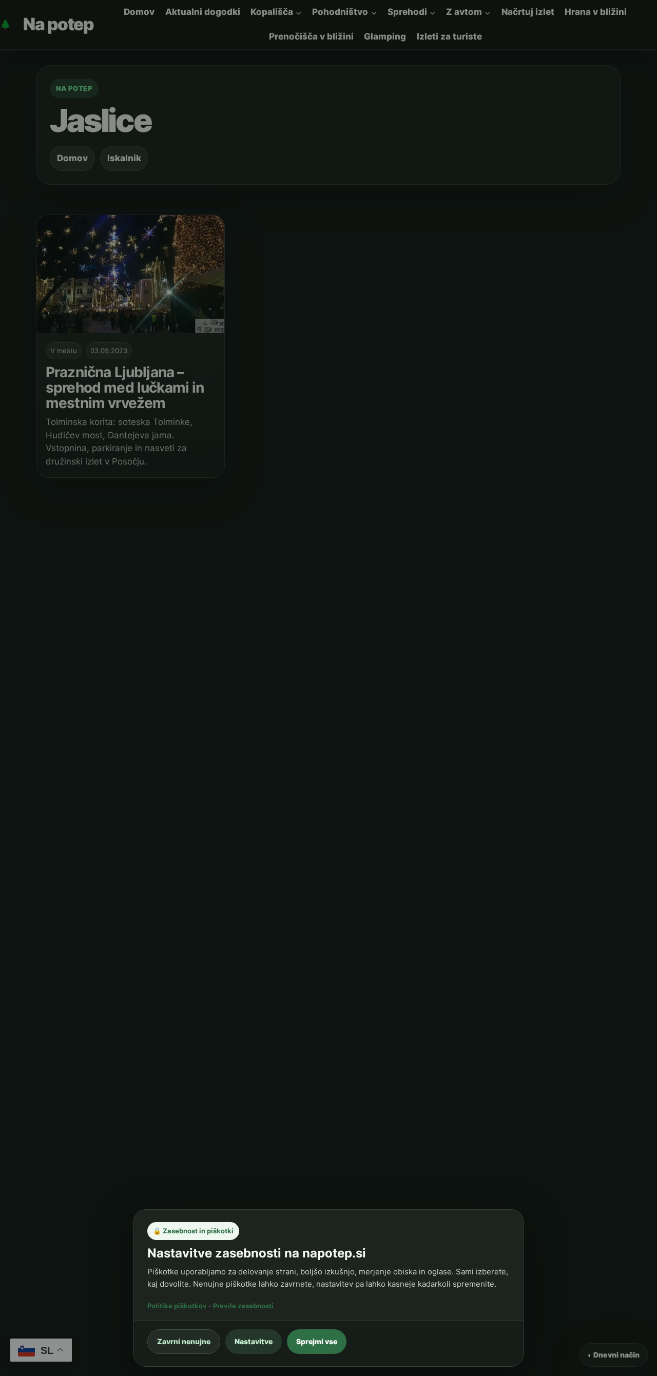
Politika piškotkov (177, 1306)
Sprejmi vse (316, 1341)
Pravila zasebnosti (243, 1306)
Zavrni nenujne (183, 1341)
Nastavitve (254, 1341)
